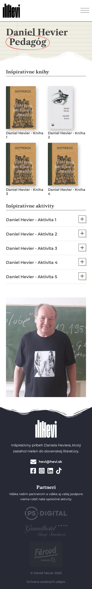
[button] (46, 219)
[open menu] (85, 10)
